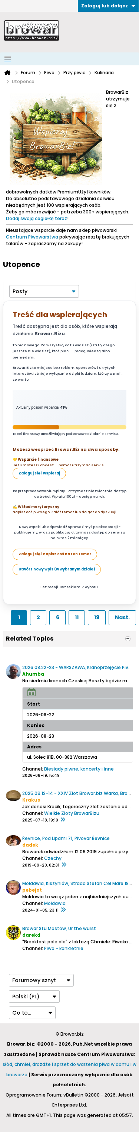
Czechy (53, 858)
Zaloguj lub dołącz (104, 6)
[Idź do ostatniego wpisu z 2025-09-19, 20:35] (63, 820)
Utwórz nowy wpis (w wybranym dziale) (57, 569)
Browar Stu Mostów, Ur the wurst (59, 928)
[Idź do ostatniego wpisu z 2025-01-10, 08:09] (64, 865)
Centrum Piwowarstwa (32, 237)
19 (96, 617)
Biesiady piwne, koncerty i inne (79, 769)
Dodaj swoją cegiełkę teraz (36, 218)
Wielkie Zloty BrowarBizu (71, 813)
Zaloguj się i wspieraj (39, 473)
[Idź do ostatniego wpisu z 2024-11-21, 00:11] (63, 910)
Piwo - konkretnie (63, 948)
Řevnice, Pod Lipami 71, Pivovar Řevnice (66, 838)
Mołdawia (55, 903)
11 (77, 617)
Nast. (122, 617)
